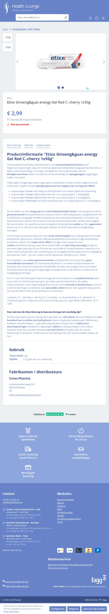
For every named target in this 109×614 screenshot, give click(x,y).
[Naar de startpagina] (21, 7)
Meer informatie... (12, 611)
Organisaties (43, 145)
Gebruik (28, 145)
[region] (54, 61)
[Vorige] (17, 61)
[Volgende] (104, 61)
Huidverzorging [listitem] (65, 512)
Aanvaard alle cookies (94, 608)
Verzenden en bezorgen (81, 564)
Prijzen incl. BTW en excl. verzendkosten (26, 119)
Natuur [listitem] (60, 502)
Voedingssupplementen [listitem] (69, 518)
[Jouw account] (90, 17)
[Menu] (103, 17)
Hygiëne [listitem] (61, 506)
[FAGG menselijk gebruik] (23, 581)
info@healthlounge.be (12, 502)
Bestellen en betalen (58, 564)
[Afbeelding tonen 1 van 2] (59, 88)
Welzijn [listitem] (60, 515)
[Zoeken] (66, 17)
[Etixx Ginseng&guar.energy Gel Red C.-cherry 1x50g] (60, 61)
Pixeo (104, 600)
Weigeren (74, 608)
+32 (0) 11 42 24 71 (11, 499)
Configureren (57, 608)
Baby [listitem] (59, 509)
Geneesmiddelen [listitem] (65, 499)
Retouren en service (58, 567)
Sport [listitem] (60, 522)
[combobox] (39, 17)
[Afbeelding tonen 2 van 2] (63, 88)
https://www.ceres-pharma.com (25, 394)
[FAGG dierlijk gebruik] (23, 586)
